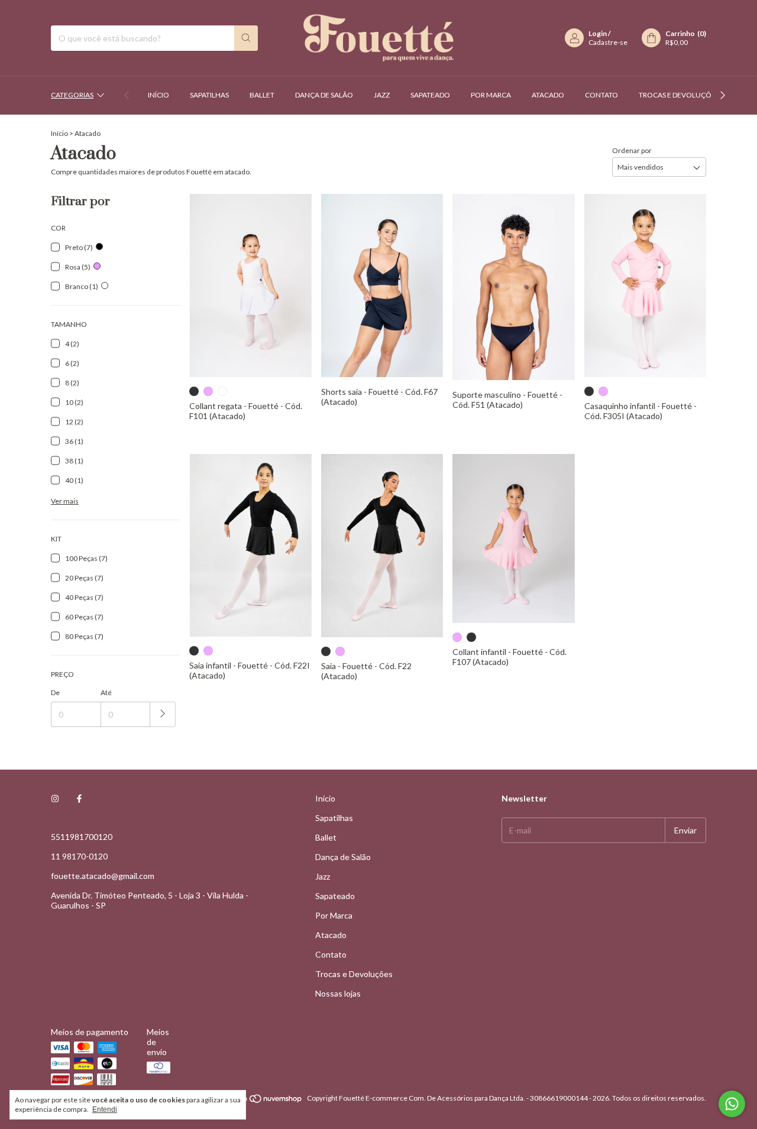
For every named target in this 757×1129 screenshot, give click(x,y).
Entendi (104, 1109)
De (55, 692)
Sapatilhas (209, 94)
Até (106, 692)
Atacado (548, 94)
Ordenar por (632, 150)
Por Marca (491, 94)
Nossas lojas (338, 993)
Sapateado (430, 94)
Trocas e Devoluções (679, 94)
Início (158, 94)
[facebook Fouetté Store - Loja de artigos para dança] (79, 798)
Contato (601, 94)
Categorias (72, 94)
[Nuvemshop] (257, 1100)
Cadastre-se (607, 42)
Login (597, 33)
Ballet (262, 94)
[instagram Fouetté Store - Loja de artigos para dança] (55, 798)
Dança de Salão (324, 94)
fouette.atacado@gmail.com (102, 876)
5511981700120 (81, 837)
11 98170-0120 (79, 856)
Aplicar (163, 714)
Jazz (382, 94)
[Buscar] (246, 38)
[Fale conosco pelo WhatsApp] (732, 1104)
